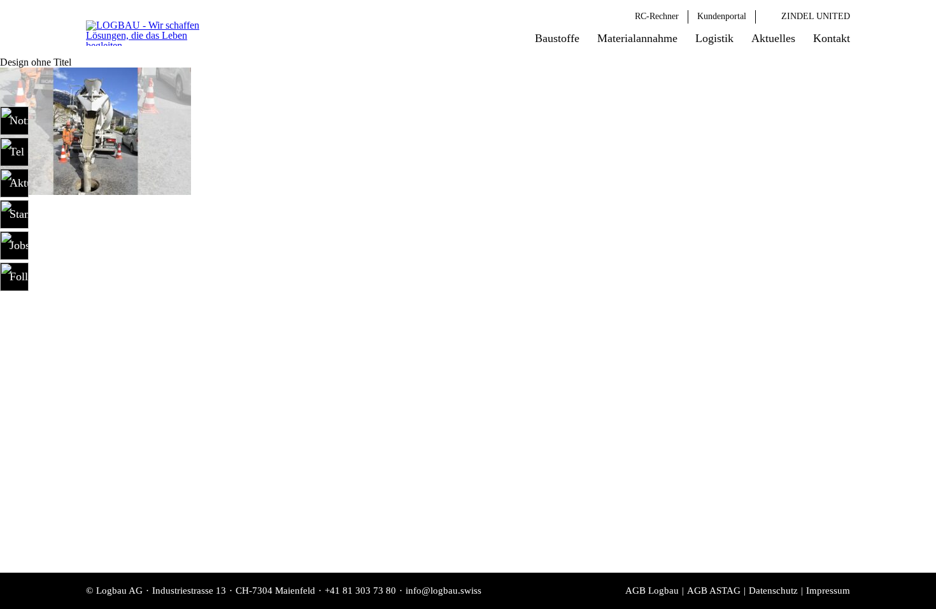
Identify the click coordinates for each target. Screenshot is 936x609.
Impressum (828, 590)
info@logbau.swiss (443, 590)
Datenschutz (773, 590)
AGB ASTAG (714, 590)
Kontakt (831, 38)
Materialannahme (637, 38)
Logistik (714, 38)
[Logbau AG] (153, 33)
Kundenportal (721, 16)
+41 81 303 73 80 (360, 590)
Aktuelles (773, 38)
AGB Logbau (652, 590)
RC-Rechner (657, 16)
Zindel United (815, 16)
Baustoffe (557, 38)
